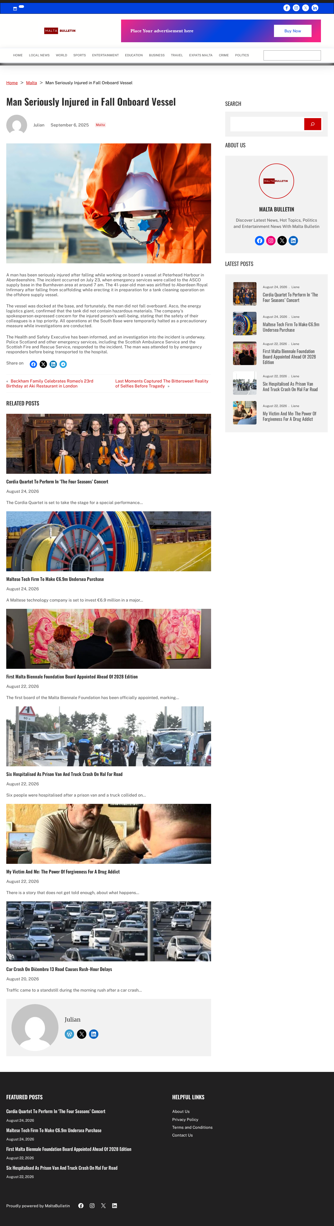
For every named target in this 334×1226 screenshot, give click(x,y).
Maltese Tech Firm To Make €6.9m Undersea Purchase (55, 578)
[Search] (312, 124)
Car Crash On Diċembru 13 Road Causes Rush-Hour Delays (59, 969)
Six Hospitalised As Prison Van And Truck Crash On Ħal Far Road (64, 773)
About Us (181, 1111)
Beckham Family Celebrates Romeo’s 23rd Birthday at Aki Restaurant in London (49, 384)
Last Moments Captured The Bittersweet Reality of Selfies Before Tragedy (161, 384)
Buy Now (292, 31)
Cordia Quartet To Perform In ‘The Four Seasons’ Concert (57, 481)
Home (18, 55)
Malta (31, 82)
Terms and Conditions (192, 1127)
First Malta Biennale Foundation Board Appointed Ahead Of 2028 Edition (72, 676)
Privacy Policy (185, 1119)
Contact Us (182, 1135)
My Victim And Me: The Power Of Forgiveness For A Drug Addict (63, 871)
